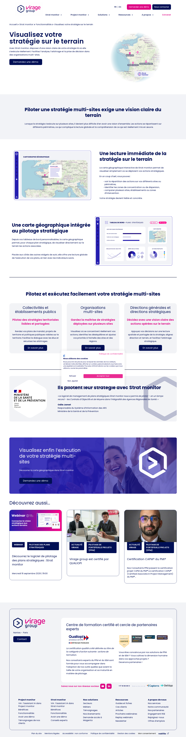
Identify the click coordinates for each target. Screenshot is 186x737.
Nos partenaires (156, 710)
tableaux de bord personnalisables (41, 239)
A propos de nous (157, 699)
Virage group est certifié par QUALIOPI (89, 561)
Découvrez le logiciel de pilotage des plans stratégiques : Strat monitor (34, 560)
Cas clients (121, 706)
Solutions (102, 14)
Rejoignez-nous (156, 717)
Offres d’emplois (156, 720)
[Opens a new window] (102, 686)
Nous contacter (161, 7)
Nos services (154, 703)
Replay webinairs (124, 717)
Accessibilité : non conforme (75, 733)
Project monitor (79, 14)
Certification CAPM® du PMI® (146, 559)
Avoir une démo (26, 716)
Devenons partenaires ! (130, 662)
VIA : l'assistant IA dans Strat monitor (62, 705)
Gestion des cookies (126, 733)
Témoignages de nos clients (29, 722)
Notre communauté (158, 706)
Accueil (13, 24)
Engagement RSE (156, 713)
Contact (22, 639)
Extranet (166, 14)
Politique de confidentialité (102, 733)
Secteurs (87, 703)
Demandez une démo (25, 61)
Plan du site (37, 733)
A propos (146, 14)
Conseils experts (59, 720)
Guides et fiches (124, 703)
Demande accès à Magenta (92, 719)
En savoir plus (35, 347)
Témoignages (90, 710)
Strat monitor (52, 14)
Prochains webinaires (126, 713)
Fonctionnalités (44, 24)
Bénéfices (23, 709)
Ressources (124, 14)
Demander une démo (139, 7)
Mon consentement (147, 733)
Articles (119, 710)
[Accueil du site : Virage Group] (29, 11)
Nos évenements (91, 713)
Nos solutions (90, 699)
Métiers (87, 706)
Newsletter (121, 720)
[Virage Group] (29, 623)
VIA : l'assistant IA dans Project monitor (29, 705)
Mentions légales (52, 733)
